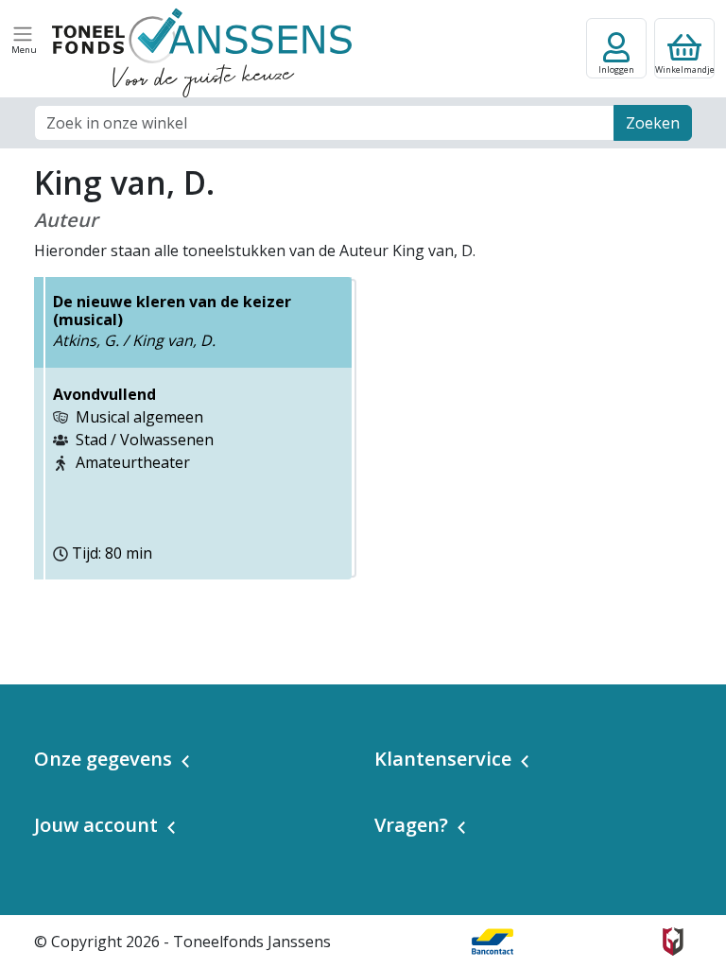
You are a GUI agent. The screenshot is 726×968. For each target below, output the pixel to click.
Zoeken (653, 122)
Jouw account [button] (96, 825)
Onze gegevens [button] (103, 758)
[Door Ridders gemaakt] (673, 941)
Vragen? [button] (411, 825)
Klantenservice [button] (442, 758)
